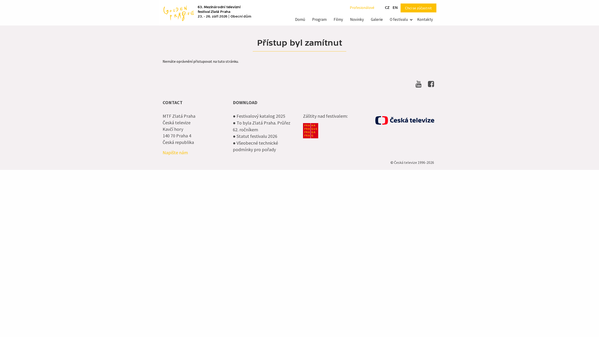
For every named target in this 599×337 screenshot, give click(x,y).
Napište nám (175, 152)
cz (387, 7)
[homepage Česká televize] (404, 120)
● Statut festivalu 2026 (255, 136)
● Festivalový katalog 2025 (259, 116)
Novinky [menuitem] (357, 19)
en (395, 7)
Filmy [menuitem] (338, 19)
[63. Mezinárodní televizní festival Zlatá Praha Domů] (179, 12)
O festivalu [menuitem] (399, 19)
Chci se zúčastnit (418, 8)
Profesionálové (362, 7)
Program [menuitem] (319, 19)
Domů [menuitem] (300, 19)
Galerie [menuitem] (377, 19)
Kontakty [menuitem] (425, 19)
